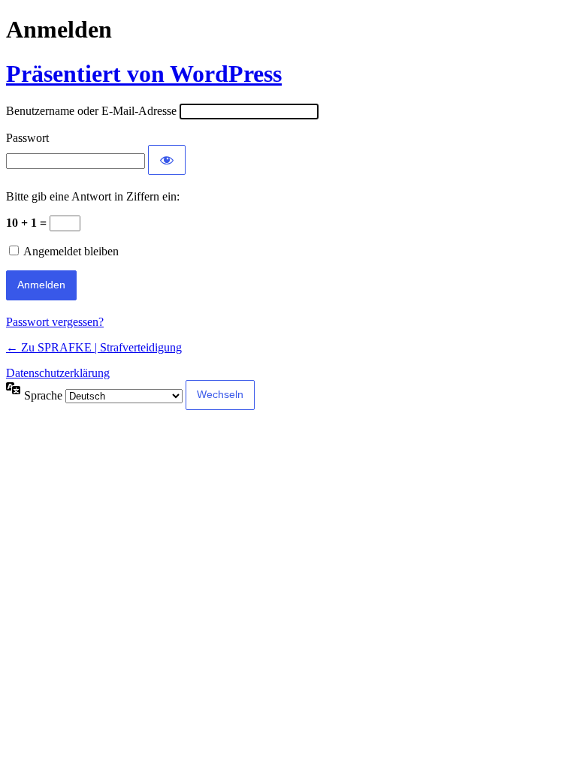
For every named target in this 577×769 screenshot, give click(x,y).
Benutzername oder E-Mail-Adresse (91, 110)
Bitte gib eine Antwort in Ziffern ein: (93, 196)
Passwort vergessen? (55, 321)
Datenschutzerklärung (58, 372)
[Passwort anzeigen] (167, 160)
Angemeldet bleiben (71, 251)
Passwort (27, 137)
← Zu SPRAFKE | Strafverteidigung (94, 347)
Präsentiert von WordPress (144, 73)
